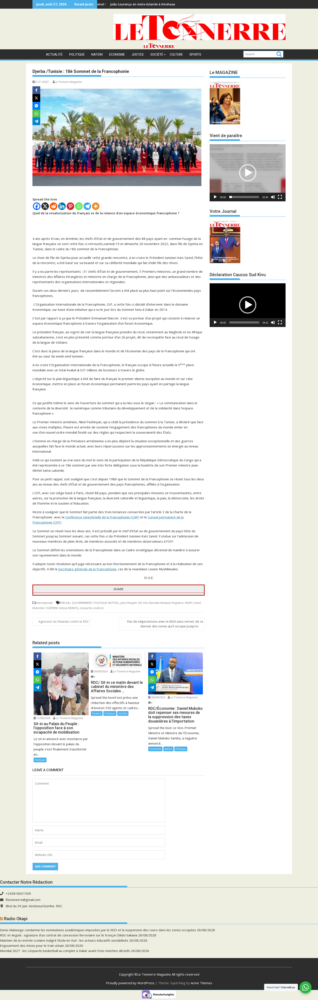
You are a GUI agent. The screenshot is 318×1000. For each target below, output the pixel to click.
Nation (97, 54)
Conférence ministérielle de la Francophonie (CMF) (102, 517)
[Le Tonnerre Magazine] (159, 47)
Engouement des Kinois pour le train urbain (32, 945)
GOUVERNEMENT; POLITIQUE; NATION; (95, 603)
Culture (176, 54)
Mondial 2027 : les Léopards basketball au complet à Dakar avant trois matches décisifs (65, 951)
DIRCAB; (65, 603)
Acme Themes (201, 983)
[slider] (244, 197)
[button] (247, 172)
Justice (138, 54)
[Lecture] (215, 197)
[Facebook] (36, 206)
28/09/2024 (158, 697)
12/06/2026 (43, 718)
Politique (77, 54)
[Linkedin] (62, 206)
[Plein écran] (280, 197)
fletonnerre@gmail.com (23, 899)
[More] (96, 206)
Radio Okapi (15, 918)
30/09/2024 (100, 671)
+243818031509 (18, 893)
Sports (195, 54)
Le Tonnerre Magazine (68, 82)
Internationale (44, 603)
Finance (96, 713)
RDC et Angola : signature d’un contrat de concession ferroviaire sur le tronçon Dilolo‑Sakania (68, 935)
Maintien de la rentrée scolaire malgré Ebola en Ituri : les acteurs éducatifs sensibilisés (64, 940)
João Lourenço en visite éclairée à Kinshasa (104, 4)
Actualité (54, 54)
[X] (45, 206)
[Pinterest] (70, 206)
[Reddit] (53, 206)
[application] (248, 172)
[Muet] (273, 197)
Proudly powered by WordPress (130, 983)
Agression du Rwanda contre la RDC (64, 621)
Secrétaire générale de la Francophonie (87, 569)
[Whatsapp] (79, 206)
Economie (117, 54)
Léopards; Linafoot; (92, 608)
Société (157, 54)
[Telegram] (87, 206)
